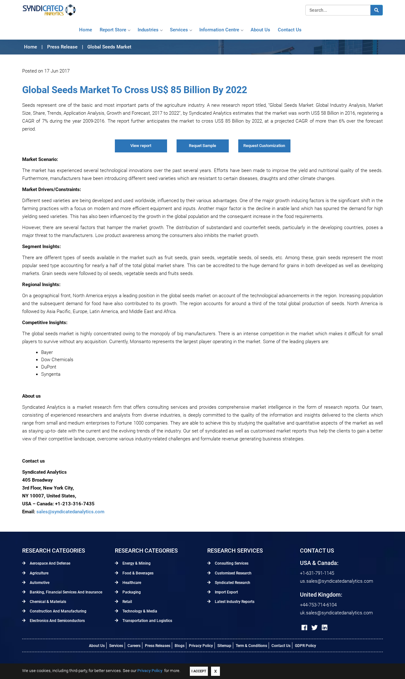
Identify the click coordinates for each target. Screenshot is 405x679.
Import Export (226, 592)
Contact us (290, 30)
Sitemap (224, 646)
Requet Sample (202, 145)
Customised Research (233, 573)
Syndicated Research (232, 582)
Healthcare (131, 582)
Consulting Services (231, 563)
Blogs (179, 646)
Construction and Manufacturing (57, 611)
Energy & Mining (136, 563)
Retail (127, 601)
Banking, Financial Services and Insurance (65, 592)
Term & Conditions (251, 646)
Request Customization (264, 145)
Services (179, 30)
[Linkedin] (324, 627)
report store (113, 30)
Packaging (131, 592)
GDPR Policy (305, 646)
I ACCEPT (198, 671)
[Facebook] (304, 627)
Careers (134, 646)
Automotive (39, 582)
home (85, 30)
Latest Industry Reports (234, 601)
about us (260, 30)
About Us (97, 646)
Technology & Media (139, 611)
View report (140, 145)
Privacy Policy (201, 646)
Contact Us (280, 646)
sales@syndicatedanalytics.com (70, 512)
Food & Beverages (137, 573)
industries (148, 30)
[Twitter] (314, 627)
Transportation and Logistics (147, 620)
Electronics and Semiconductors (57, 620)
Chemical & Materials (47, 601)
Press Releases (157, 646)
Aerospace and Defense (49, 563)
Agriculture (38, 573)
